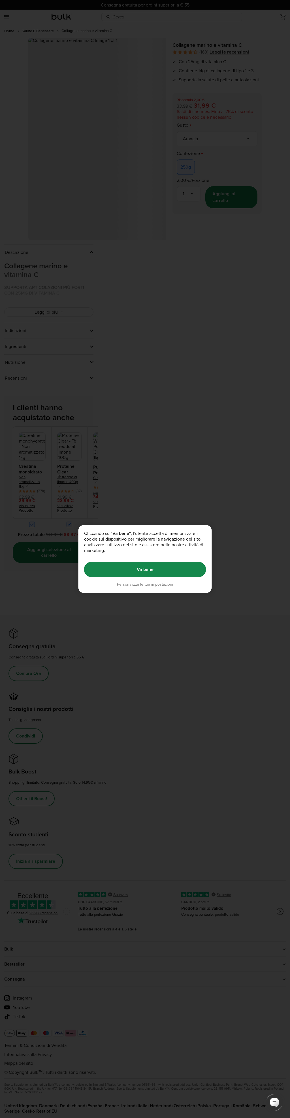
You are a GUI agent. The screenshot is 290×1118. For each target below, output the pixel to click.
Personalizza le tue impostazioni (145, 584)
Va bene (145, 569)
